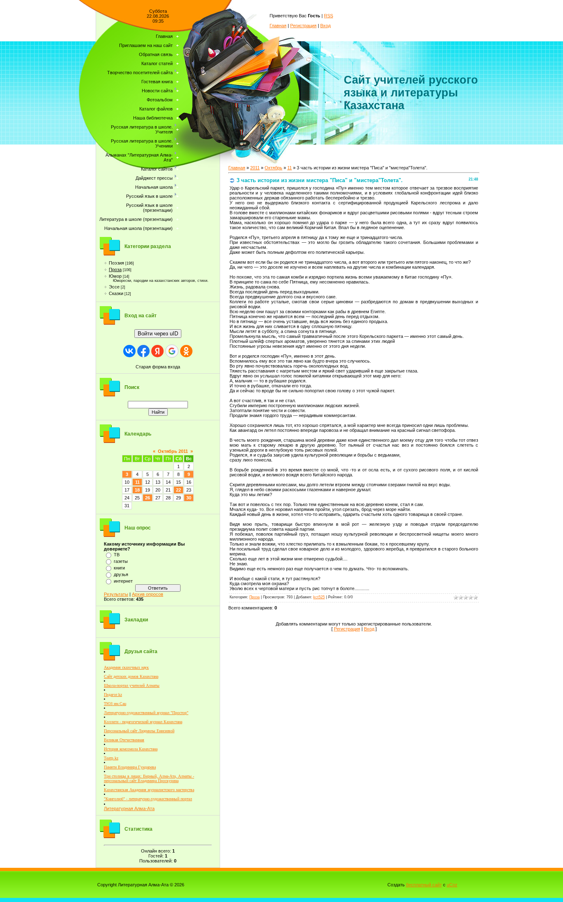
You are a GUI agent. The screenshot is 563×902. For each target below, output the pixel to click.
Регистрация (303, 25)
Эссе (114, 286)
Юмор (115, 276)
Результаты (116, 594)
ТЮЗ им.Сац (115, 703)
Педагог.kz (113, 694)
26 (147, 497)
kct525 (319, 597)
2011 (255, 167)
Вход (325, 25)
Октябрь (273, 167)
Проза (115, 269)
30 (188, 497)
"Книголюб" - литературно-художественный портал (148, 799)
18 (137, 489)
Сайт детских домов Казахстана (131, 676)
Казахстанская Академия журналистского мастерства (149, 789)
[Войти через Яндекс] (157, 351)
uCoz (452, 884)
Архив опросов (147, 594)
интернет (123, 581)
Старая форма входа (158, 366)
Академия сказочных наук (126, 667)
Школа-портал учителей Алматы (132, 685)
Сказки (116, 293)
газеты (121, 561)
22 (178, 489)
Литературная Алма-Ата (129, 808)
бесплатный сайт (424, 884)
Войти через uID (158, 333)
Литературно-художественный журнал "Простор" (146, 712)
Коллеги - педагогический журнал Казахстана (143, 721)
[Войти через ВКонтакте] (129, 351)
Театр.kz (111, 758)
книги (119, 567)
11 (137, 482)
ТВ (117, 554)
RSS (328, 15)
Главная (278, 25)
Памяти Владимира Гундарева (130, 767)
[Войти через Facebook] (143, 351)
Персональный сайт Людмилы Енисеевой (139, 731)
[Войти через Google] (171, 351)
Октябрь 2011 (173, 451)
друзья (121, 574)
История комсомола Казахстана (130, 749)
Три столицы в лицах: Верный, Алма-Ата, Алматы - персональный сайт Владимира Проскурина (149, 778)
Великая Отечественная (124, 740)
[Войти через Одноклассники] (186, 351)
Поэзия (116, 262)
